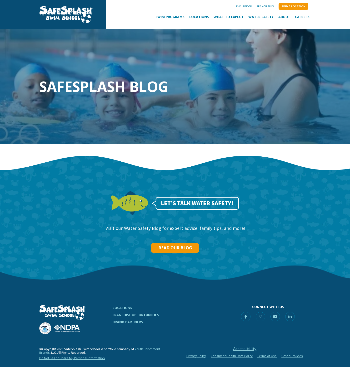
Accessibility (244, 348)
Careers (302, 16)
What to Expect (229, 16)
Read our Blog (175, 248)
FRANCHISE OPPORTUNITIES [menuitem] (136, 315)
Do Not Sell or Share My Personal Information (72, 358)
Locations (199, 16)
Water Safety (261, 16)
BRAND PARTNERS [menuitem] (128, 322)
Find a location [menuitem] (293, 6)
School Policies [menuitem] (292, 356)
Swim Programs (170, 16)
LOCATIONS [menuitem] (122, 307)
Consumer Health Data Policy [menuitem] (232, 356)
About (284, 16)
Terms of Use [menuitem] (267, 356)
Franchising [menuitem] (265, 6)
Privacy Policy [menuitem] (196, 356)
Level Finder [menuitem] (243, 6)
